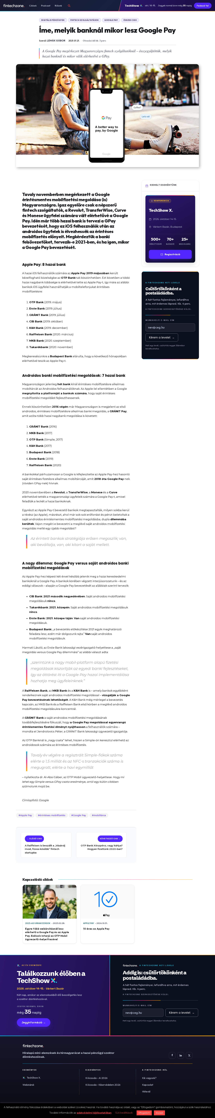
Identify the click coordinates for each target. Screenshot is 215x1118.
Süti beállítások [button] (124, 1112)
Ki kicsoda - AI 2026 (96, 1078)
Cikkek (33, 5)
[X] (189, 1055)
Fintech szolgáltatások (84, 20)
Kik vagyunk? (149, 1078)
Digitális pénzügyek (53, 20)
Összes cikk (130, 20)
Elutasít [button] (159, 1113)
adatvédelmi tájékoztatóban (94, 1112)
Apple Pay (26, 815)
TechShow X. (34, 1077)
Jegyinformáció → (34, 1022)
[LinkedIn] (180, 1055)
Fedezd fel (203, 5)
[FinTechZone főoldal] (14, 5)
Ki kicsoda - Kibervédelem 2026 (102, 1084)
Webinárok (28, 1084)
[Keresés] (69, 6)
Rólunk (58, 5)
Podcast (45, 5)
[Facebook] (172, 1055)
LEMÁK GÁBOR (56, 40)
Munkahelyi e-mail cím (159, 320)
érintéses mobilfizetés (52, 815)
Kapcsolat (147, 1084)
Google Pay (111, 20)
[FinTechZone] (73, 1046)
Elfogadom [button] (144, 1113)
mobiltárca (100, 815)
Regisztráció (172, 254)
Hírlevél (146, 1091)
